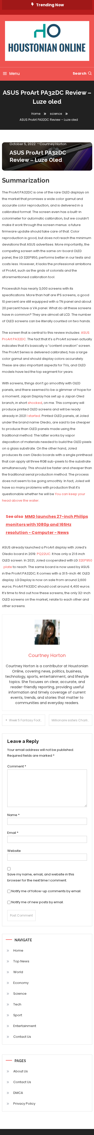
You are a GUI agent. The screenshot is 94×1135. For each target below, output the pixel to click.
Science (20, 993)
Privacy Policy (24, 1103)
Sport (17, 1015)
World (18, 972)
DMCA (18, 1092)
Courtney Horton (53, 144)
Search (79, 73)
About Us (20, 1071)
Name (13, 815)
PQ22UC (43, 553)
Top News (21, 961)
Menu (14, 73)
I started (33, 415)
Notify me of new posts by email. (37, 902)
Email (12, 832)
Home (18, 950)
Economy (21, 982)
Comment (16, 766)
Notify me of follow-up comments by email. (46, 891)
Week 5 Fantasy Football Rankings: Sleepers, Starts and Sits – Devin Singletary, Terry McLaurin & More (27, 720)
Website (14, 850)
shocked (35, 402)
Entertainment (24, 1026)
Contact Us (22, 1036)
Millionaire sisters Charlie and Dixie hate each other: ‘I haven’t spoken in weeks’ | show (72, 720)
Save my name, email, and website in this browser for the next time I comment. (40, 877)
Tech (17, 1004)
